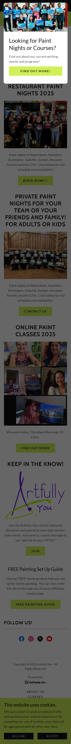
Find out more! (35, 71)
